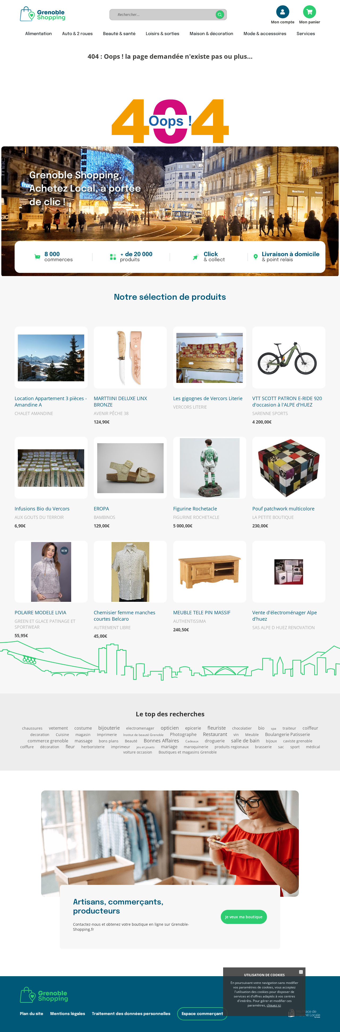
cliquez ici (274, 1005)
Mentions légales (67, 1014)
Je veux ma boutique (243, 916)
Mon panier (309, 21)
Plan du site (31, 1014)
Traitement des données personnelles (131, 1014)
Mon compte (282, 21)
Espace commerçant (202, 1014)
